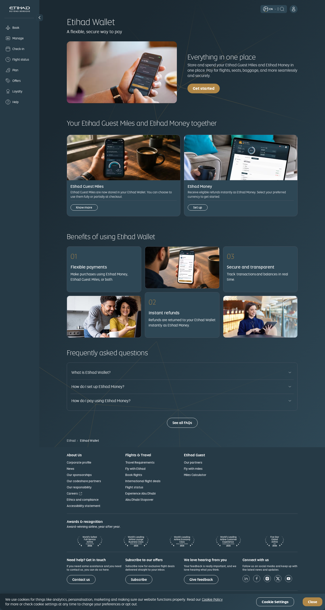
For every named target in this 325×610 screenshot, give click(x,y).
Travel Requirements (140, 462)
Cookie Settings (275, 602)
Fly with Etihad (135, 469)
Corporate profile (79, 462)
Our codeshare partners (84, 481)
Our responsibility (79, 487)
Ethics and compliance (83, 500)
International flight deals (143, 481)
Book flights (133, 475)
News (70, 469)
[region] (162, 602)
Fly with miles (193, 469)
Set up (197, 207)
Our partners (193, 462)
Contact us (81, 579)
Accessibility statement (83, 506)
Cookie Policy (212, 599)
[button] (39, 17)
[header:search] (282, 8)
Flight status (134, 487)
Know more (84, 207)
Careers (72, 493)
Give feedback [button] (201, 579)
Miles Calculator (195, 475)
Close (312, 602)
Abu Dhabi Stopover (139, 500)
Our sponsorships (79, 475)
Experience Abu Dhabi (140, 493)
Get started (203, 88)
